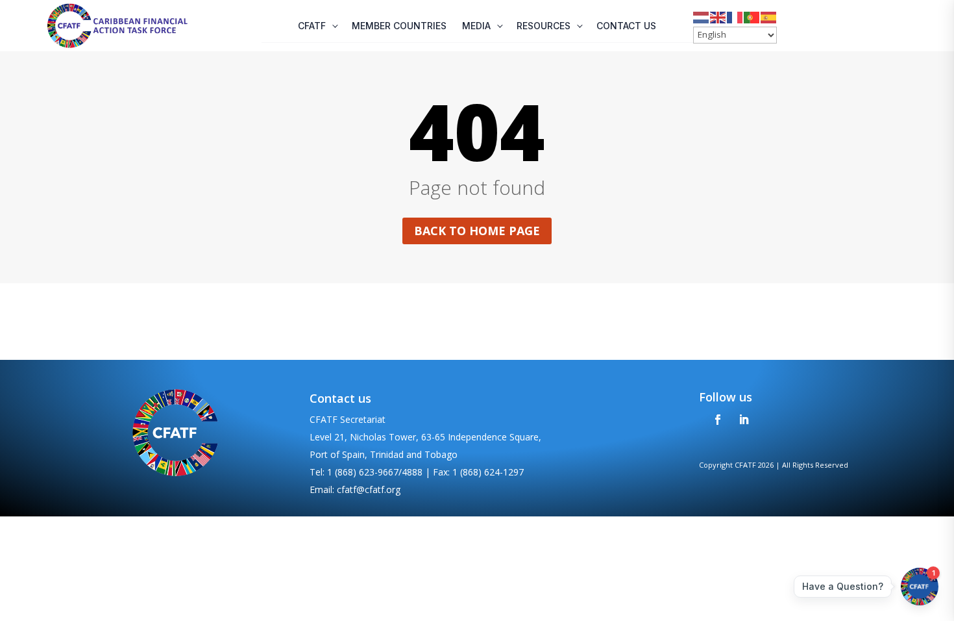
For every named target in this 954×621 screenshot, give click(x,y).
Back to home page (477, 230)
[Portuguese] (752, 16)
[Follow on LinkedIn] (743, 419)
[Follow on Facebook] (717, 419)
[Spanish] (769, 16)
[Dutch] (701, 16)
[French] (735, 16)
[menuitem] (317, 26)
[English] (718, 16)
